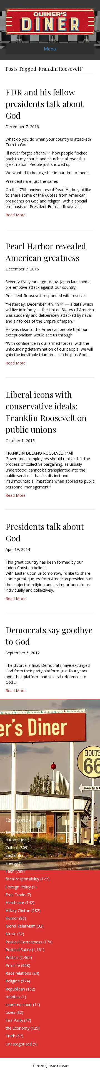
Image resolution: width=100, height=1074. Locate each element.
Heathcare (15, 902)
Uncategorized (19, 1044)
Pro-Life (13, 965)
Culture (12, 847)
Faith (10, 871)
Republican (15, 989)
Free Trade (15, 894)
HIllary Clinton (18, 910)
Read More (16, 214)
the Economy (17, 1028)
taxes (10, 1012)
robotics (13, 996)
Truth (10, 1035)
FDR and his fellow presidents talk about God (44, 104)
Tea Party (14, 1020)
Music (11, 933)
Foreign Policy (18, 887)
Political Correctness (24, 941)
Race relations (18, 973)
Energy (12, 863)
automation (16, 839)
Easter (11, 855)
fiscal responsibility (22, 879)
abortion (13, 832)
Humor (12, 918)
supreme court (19, 1004)
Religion (13, 981)
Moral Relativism (21, 926)
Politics (12, 957)
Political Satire (18, 949)
